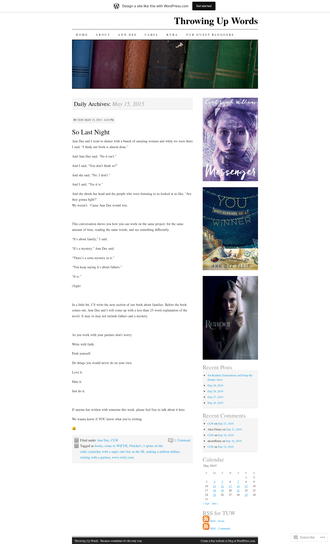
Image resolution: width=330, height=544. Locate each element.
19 (222, 490)
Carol (152, 34)
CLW (80, 120)
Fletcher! (135, 445)
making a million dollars (162, 451)
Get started (204, 6)
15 (246, 486)
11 (214, 486)
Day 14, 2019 (226, 446)
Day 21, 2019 (226, 423)
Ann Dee (127, 34)
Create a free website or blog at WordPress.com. (228, 541)
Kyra (172, 34)
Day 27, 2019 (215, 397)
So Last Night (91, 131)
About (103, 34)
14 (238, 486)
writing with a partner (95, 457)
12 (222, 486)
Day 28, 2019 (215, 391)
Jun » (215, 503)
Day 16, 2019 (226, 435)
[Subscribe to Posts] (206, 521)
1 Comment (182, 440)
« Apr (206, 503)
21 (238, 490)
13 (230, 486)
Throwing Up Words (216, 20)
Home (82, 34)
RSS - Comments (220, 528)
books (99, 445)
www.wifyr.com (123, 457)
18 (214, 490)
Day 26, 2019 (215, 403)
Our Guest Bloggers (210, 34)
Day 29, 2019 (215, 385)
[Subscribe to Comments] (206, 528)
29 (246, 494)
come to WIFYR (116, 445)
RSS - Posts (217, 521)
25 (214, 494)
